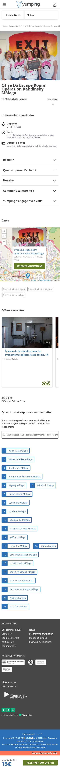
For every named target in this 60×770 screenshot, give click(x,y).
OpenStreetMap (44, 280)
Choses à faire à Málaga (13, 295)
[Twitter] (32, 738)
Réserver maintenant (29, 266)
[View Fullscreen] (4, 242)
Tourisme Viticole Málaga (22, 528)
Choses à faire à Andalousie (40, 289)
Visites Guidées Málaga (20, 459)
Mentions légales (38, 637)
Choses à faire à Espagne (14, 289)
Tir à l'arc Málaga (18, 606)
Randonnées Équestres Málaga (24, 476)
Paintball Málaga (45, 485)
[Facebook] (24, 738)
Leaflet (33, 280)
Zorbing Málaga (18, 597)
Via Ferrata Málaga (18, 450)
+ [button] (4, 231)
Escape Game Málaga (19, 493)
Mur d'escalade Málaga (22, 580)
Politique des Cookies (40, 641)
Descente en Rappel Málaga (24, 589)
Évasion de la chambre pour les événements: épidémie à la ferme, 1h (26, 352)
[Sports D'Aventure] (28, 4)
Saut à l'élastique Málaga (22, 571)
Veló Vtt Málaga (18, 537)
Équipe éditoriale (10, 637)
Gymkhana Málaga (18, 502)
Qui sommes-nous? (11, 629)
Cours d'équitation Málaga (23, 554)
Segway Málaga (16, 485)
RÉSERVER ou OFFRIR (40, 762)
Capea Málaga (48, 545)
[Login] (55, 5)
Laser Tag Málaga (19, 545)
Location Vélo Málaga (20, 563)
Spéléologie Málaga (20, 519)
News (32, 629)
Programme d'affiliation (41, 633)
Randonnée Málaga (18, 468)
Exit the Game (18, 401)
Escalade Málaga (17, 511)
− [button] (4, 236)
